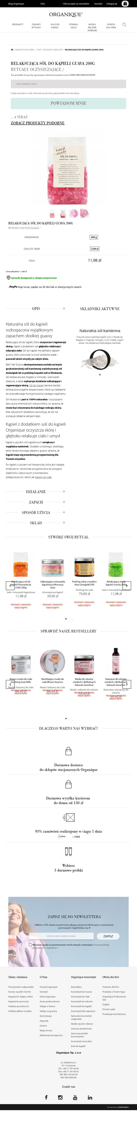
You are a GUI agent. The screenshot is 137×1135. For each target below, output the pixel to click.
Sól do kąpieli (36, 385)
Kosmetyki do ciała (80, 996)
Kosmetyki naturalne (81, 1041)
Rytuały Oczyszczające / (37, 69)
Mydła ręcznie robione (82, 1023)
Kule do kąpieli (78, 1046)
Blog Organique (16, 3)
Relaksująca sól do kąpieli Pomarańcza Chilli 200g (21, 584)
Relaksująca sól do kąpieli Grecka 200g (116, 583)
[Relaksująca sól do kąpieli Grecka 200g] (116, 563)
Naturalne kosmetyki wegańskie (81, 1017)
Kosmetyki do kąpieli (81, 1006)
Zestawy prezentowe (81, 1028)
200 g (94, 237)
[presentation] (10, 585)
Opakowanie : (32, 237)
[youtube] (75, 1098)
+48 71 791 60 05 (70, 1071)
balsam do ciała (43, 477)
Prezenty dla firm (110, 986)
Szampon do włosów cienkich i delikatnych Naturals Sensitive (116, 682)
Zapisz (108, 936)
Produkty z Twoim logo (113, 991)
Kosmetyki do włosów (82, 1001)
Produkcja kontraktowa (114, 1014)
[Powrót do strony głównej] (13, 50)
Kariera (43, 1025)
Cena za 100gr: (32, 248)
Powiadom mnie (68, 103)
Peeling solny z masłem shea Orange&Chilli (84, 583)
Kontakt (98, 3)
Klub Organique (47, 996)
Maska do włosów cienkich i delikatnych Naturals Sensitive (84, 682)
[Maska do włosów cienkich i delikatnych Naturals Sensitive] (84, 660)
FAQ (43, 3)
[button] (66, 618)
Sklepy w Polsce (47, 1006)
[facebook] (46, 1098)
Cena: (32, 260)
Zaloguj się (111, 3)
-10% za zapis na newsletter (75, 3)
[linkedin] (90, 1098)
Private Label (108, 1009)
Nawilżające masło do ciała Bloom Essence (52, 680)
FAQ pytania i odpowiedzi (21, 986)
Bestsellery (76, 986)
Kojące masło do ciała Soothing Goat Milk (21, 680)
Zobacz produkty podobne (37, 123)
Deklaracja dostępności (51, 1035)
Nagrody (44, 1020)
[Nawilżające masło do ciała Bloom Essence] (52, 660)
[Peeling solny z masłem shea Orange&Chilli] (84, 563)
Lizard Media (123, 1107)
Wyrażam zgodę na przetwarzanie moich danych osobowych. (70, 946)
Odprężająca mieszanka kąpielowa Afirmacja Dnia (52, 584)
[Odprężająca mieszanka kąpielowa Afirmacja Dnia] (52, 563)
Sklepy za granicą (48, 1011)
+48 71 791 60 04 (70, 1068)
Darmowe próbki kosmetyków (79, 1035)
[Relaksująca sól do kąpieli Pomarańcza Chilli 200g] (20, 563)
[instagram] (60, 1098)
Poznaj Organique (48, 986)
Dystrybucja (46, 1015)
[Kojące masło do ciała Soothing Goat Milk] (20, 660)
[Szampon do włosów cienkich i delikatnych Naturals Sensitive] (115, 660)
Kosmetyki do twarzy (81, 991)
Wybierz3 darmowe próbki (68, 868)
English (106, 1004)
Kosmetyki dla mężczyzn (83, 1011)
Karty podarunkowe (50, 1001)
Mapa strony (46, 1030)
